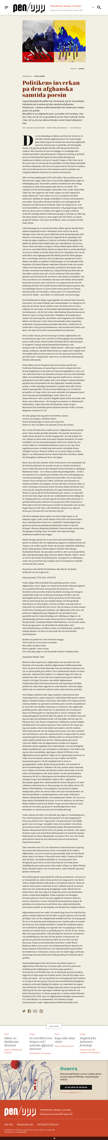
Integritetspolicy (48, 1124)
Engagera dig (25, 1124)
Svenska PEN (22, 1132)
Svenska (81, 69)
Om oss (8, 1124)
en (93, 7)
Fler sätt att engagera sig (69, 1092)
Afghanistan (27, 76)
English (74, 69)
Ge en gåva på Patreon (76, 1087)
